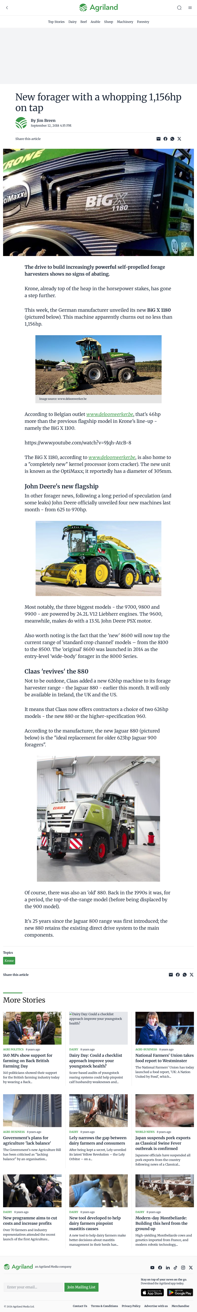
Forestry (143, 22)
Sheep (108, 22)
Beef (83, 22)
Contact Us (80, 1306)
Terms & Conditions (104, 1306)
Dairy (72, 22)
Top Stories (56, 22)
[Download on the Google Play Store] (180, 1292)
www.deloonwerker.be (111, 457)
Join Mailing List (81, 1287)
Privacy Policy (131, 1306)
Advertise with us (156, 1306)
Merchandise (180, 1306)
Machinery (125, 22)
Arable (95, 22)
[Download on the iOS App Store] (152, 1292)
